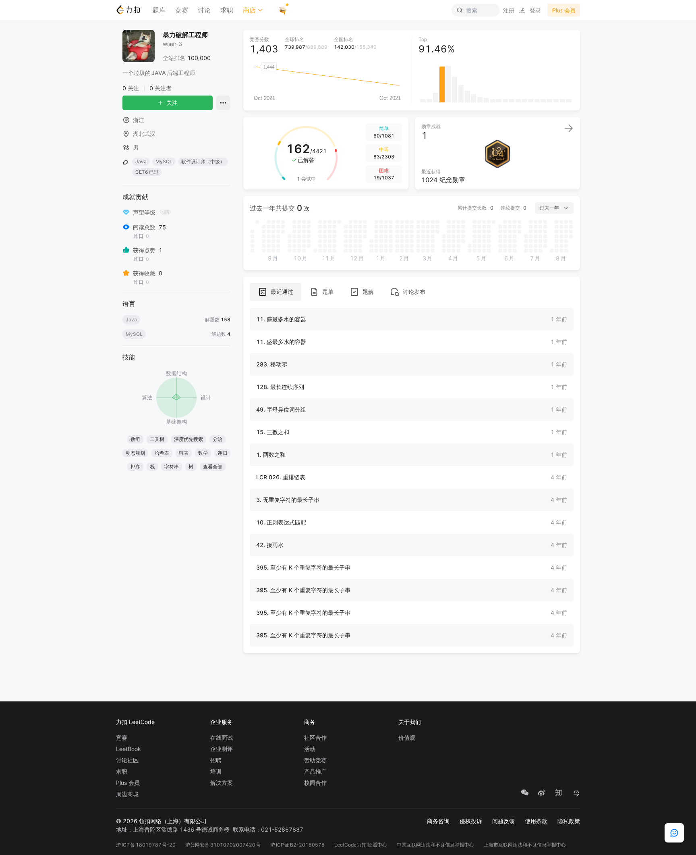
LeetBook (128, 749)
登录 (535, 10)
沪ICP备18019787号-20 (146, 845)
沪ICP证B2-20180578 (297, 845)
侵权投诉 (471, 821)
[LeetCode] (128, 9)
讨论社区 (127, 760)
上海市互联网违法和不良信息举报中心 (525, 845)
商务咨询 (438, 821)
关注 (172, 102)
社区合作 (315, 738)
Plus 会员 (128, 783)
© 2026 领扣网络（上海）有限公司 (161, 821)
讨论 (204, 10)
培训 (216, 771)
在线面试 (221, 738)
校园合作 (315, 783)
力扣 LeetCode (135, 721)
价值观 (406, 738)
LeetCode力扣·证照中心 (360, 845)
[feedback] (674, 833)
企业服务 (221, 721)
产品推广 (315, 771)
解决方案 (221, 783)
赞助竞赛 (315, 760)
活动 (309, 749)
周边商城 (127, 794)
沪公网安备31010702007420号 (223, 845)
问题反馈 (503, 821)
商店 (249, 10)
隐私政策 (568, 821)
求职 (226, 10)
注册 (508, 10)
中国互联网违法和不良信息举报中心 (435, 845)
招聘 (216, 760)
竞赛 (181, 10)
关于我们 (409, 721)
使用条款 (536, 821)
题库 (159, 10)
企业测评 (221, 749)
